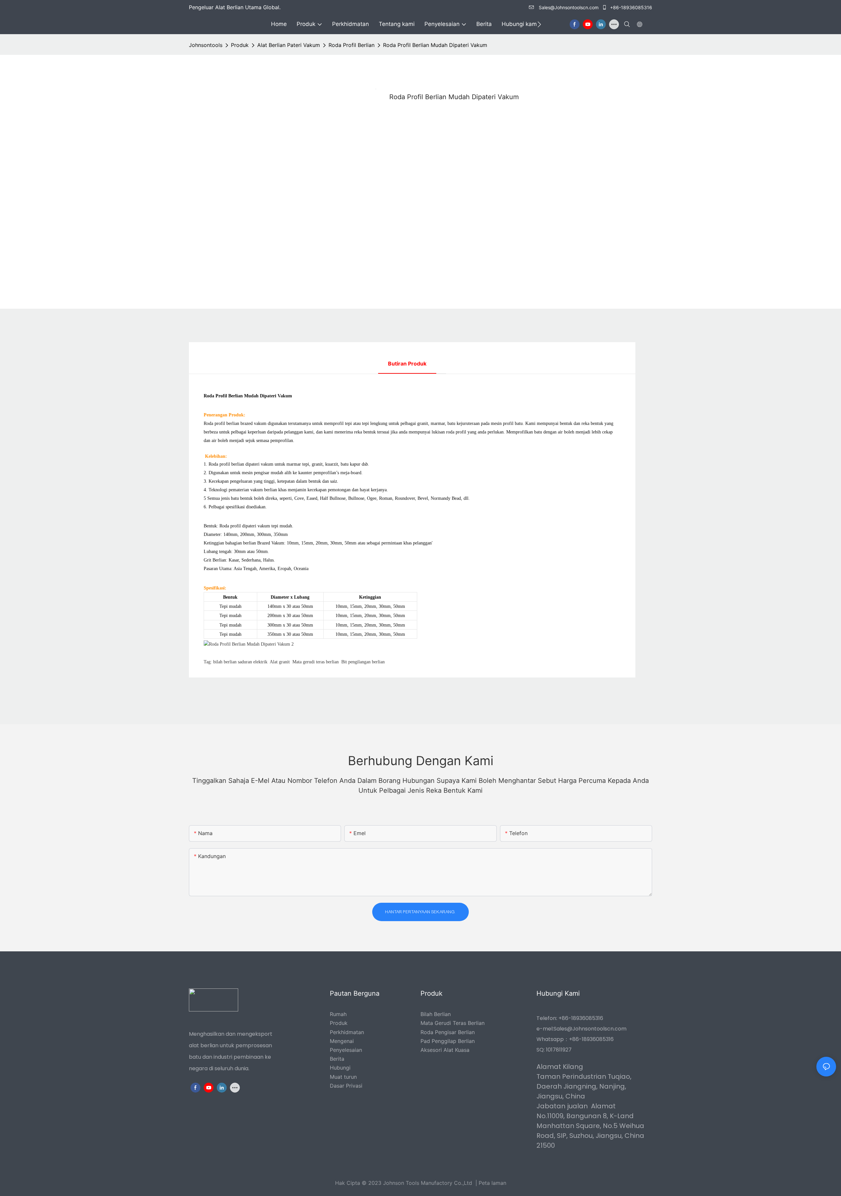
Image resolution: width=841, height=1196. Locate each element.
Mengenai (342, 1041)
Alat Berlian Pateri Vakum (288, 45)
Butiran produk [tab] (407, 363)
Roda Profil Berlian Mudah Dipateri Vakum (435, 45)
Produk (240, 45)
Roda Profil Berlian (352, 45)
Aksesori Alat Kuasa (444, 1050)
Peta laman (492, 1183)
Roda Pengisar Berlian (447, 1032)
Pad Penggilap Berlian (447, 1041)
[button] (539, 24)
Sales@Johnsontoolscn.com (568, 7)
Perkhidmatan (347, 1032)
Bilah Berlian (435, 1014)
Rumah (338, 1014)
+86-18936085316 (630, 7)
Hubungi (340, 1067)
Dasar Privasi (346, 1085)
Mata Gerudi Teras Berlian (452, 1023)
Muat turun (343, 1077)
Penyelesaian (346, 1050)
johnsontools (205, 45)
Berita (337, 1058)
